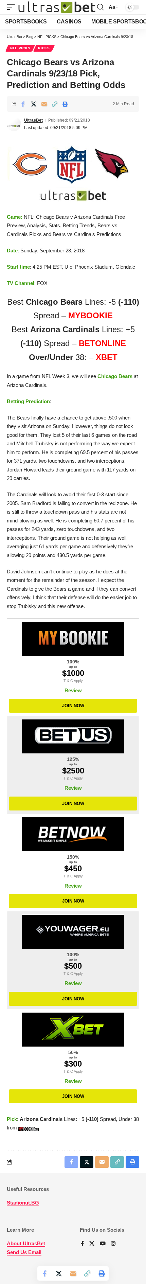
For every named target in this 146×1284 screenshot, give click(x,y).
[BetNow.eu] (73, 834)
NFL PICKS (20, 48)
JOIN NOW (73, 705)
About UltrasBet (26, 1243)
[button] (12, 7)
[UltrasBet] (56, 7)
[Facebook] (82, 1244)
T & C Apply (73, 681)
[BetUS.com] (73, 736)
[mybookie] (29, 1127)
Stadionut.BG (23, 1203)
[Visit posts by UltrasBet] (14, 124)
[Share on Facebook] (23, 104)
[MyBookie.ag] (73, 639)
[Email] (44, 104)
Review (73, 690)
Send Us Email (24, 1252)
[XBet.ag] (73, 1030)
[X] (91, 1244)
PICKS (44, 48)
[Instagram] (113, 1244)
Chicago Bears (114, 376)
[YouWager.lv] (73, 932)
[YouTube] (103, 1244)
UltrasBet (33, 120)
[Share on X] (33, 104)
